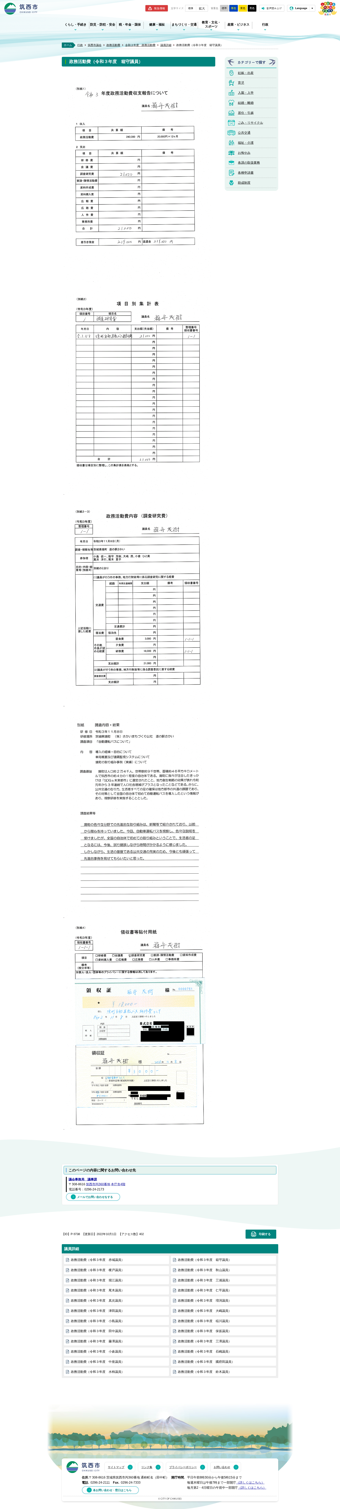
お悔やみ (244, 152)
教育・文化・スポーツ (211, 24)
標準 (190, 8)
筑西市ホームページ (21, 9)
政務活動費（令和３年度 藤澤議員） (97, 1341)
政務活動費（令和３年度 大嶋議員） (204, 1310)
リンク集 (146, 1467)
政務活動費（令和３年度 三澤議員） (204, 1341)
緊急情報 (159, 8)
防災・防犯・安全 (102, 24)
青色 (233, 8)
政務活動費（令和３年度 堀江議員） (97, 1280)
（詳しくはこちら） (250, 1482)
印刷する (265, 1234)
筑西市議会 (95, 45)
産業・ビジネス (238, 24)
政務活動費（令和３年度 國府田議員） (206, 1361)
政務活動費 (113, 45)
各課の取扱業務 (249, 162)
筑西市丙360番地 (98, 1184)
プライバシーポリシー (183, 1467)
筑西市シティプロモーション (327, 8)
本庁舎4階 (118, 1184)
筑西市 (83, 1467)
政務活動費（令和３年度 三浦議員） (204, 1280)
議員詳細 (165, 45)
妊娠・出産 (246, 73)
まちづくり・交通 (184, 24)
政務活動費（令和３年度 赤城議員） (97, 1259)
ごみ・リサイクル (250, 122)
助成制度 (244, 182)
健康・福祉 (157, 24)
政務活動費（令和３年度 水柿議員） (97, 1371)
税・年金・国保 (130, 24)
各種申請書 (246, 172)
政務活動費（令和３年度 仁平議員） (204, 1290)
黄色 (242, 8)
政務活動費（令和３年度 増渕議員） (204, 1300)
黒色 (252, 8)
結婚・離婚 (246, 102)
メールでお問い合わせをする (95, 1197)
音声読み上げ (274, 8)
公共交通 (244, 132)
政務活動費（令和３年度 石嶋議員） (204, 1351)
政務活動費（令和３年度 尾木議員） (97, 1290)
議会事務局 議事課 (83, 1179)
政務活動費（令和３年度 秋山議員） (204, 1270)
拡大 (202, 8)
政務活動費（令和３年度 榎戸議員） (97, 1270)
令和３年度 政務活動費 (140, 45)
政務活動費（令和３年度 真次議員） (97, 1300)
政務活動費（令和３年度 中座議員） (97, 1361)
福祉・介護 (246, 142)
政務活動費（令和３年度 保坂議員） (204, 1331)
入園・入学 (246, 92)
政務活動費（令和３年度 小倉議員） (97, 1351)
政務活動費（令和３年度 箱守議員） (204, 1259)
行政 (265, 24)
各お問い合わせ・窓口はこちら (112, 1490)
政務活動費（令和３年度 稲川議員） (204, 1321)
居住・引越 (246, 113)
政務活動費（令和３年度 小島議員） (97, 1321)
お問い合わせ (222, 1467)
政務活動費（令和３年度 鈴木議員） (204, 1371)
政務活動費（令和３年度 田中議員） (97, 1331)
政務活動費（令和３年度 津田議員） (97, 1310)
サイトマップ (116, 1467)
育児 (241, 82)
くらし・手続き (76, 24)
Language (301, 8)
